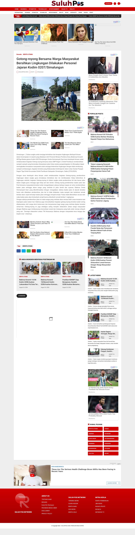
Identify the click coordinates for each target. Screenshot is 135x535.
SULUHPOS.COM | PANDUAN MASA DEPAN (72, 525)
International (19, 12)
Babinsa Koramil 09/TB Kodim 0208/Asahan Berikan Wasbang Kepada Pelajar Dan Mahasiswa (102, 136)
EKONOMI (107, 433)
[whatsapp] (29, 250)
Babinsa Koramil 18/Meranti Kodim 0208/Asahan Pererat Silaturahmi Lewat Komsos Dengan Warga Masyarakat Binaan (101, 262)
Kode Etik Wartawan (48, 505)
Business (24, 9)
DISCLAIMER (46, 511)
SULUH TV (64, 9)
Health (72, 9)
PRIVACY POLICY (47, 513)
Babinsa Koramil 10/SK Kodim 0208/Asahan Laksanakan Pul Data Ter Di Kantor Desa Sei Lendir (28, 282)
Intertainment (54, 9)
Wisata (86, 12)
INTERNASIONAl (109, 438)
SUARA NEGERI (73, 503)
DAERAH (91, 433)
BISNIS (107, 428)
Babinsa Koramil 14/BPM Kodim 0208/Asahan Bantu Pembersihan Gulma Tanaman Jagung (103, 198)
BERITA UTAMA (28, 54)
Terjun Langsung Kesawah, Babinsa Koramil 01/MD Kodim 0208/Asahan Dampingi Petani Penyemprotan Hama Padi (102, 167)
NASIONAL (108, 443)
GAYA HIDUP (92, 438)
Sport (91, 12)
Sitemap (108, 3)
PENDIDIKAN (92, 448)
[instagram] (19, 4)
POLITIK (91, 453)
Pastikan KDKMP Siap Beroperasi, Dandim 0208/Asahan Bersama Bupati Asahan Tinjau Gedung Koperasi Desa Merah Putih (99, 16)
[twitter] (16, 4)
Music (67, 12)
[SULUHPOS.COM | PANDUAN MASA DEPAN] (67, 6)
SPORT (107, 453)
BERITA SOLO (72, 512)
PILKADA (107, 448)
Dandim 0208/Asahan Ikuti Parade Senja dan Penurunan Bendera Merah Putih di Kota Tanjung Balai (101, 229)
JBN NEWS (98, 503)
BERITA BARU (72, 506)
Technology (42, 9)
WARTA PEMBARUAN (101, 501)
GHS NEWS (71, 509)
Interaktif (73, 12)
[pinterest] (34, 250)
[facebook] (14, 4)
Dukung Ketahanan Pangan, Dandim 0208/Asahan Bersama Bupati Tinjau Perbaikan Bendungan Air (109, 350)
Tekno (80, 12)
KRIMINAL (92, 443)
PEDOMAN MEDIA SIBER (49, 508)
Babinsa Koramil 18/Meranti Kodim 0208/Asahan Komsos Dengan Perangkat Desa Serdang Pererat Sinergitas (46, 16)
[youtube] (21, 4)
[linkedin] (39, 250)
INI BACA (98, 509)
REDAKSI (44, 502)
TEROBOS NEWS (73, 501)
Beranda (19, 54)
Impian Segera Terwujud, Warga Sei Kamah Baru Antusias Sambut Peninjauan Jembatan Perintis (108, 333)
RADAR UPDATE (100, 506)
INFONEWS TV (99, 512)
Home (16, 9)
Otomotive (32, 9)
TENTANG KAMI (47, 499)
